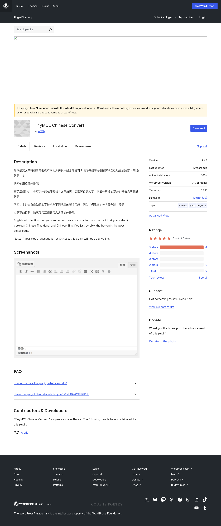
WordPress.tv (102, 484)
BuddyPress (179, 484)
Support (202, 146)
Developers (99, 479)
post (192, 205)
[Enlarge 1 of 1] (135, 263)
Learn (96, 468)
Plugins (57, 479)
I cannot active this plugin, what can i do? (40, 383)
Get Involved (139, 468)
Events (136, 474)
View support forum (161, 307)
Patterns (58, 484)
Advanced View (159, 215)
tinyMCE (202, 205)
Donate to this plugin (162, 341)
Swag (136, 484)
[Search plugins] (50, 29)
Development (83, 146)
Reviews (39, 146)
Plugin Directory (23, 17)
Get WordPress (204, 5)
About (17, 468)
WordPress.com (181, 468)
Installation (60, 146)
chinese (183, 205)
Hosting (18, 479)
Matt (175, 474)
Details (21, 146)
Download (199, 128)
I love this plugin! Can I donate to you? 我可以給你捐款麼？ (51, 394)
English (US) (200, 197)
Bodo (49, 504)
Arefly (41, 131)
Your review (156, 277)
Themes (58, 474)
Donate (137, 479)
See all (203, 277)
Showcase (59, 468)
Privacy (18, 484)
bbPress (177, 479)
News (17, 474)
